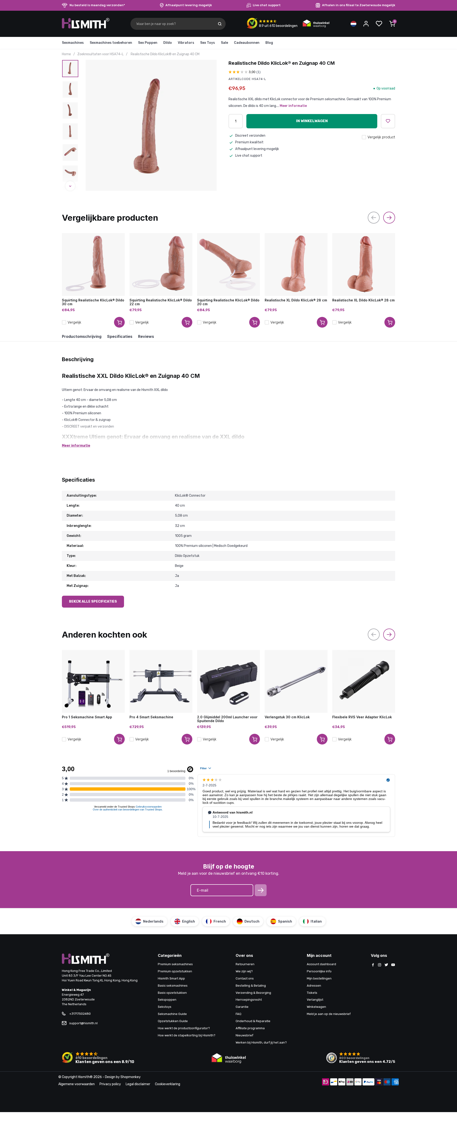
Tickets (312, 992)
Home (66, 54)
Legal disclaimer (138, 1084)
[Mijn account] (366, 24)
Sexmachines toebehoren (111, 43)
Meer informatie (293, 106)
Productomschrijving (81, 336)
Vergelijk (74, 322)
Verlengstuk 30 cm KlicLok (287, 717)
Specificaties (119, 336)
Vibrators (186, 43)
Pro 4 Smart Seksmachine (151, 717)
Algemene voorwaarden (76, 1084)
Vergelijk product (381, 137)
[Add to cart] (119, 322)
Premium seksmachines (175, 964)
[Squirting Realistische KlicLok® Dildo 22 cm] (160, 264)
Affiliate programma (250, 1028)
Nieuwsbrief (244, 1035)
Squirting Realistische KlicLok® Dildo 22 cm (160, 302)
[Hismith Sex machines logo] (85, 27)
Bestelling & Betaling (251, 985)
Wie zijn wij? (244, 971)
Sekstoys (164, 1007)
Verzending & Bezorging (253, 992)
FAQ (238, 1014)
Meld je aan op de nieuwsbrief (329, 1014)
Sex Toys (207, 43)
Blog (269, 43)
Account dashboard (321, 964)
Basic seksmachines (173, 985)
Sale (224, 43)
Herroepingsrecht (249, 999)
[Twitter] (386, 965)
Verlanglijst (315, 999)
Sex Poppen (147, 43)
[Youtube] (393, 965)
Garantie (242, 1007)
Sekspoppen (167, 999)
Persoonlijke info (319, 971)
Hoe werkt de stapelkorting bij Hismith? (186, 1035)
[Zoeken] (220, 24)
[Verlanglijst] (379, 24)
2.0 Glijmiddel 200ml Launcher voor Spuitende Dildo (227, 719)
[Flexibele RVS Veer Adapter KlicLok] (363, 681)
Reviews (146, 336)
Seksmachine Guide (172, 1014)
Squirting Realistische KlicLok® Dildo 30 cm (93, 302)
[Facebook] (373, 965)
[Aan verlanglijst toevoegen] (388, 121)
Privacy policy (110, 1084)
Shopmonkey (130, 1077)
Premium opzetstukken (175, 971)
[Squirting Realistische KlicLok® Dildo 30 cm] (93, 264)
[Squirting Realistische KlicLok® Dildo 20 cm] (228, 264)
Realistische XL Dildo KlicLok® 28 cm (296, 300)
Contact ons (245, 978)
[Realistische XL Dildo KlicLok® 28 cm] (296, 264)
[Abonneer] (261, 890)
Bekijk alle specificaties (93, 601)
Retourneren (245, 964)
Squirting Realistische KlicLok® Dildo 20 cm (228, 302)
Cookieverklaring (167, 1084)
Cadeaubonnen (246, 43)
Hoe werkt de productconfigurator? (184, 1028)
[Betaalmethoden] (325, 1082)
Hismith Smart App (171, 978)
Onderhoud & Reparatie (253, 1021)
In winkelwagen (312, 121)
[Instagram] (380, 965)
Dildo (167, 43)
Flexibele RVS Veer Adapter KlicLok (362, 717)
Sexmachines (73, 43)
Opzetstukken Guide (173, 1021)
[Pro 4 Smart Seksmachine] (160, 681)
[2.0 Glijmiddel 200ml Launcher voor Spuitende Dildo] (228, 681)
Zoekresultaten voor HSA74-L (100, 54)
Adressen (314, 985)
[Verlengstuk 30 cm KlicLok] (296, 681)
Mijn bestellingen (319, 978)
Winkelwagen (316, 1007)
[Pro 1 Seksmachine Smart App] (93, 681)
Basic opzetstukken (172, 992)
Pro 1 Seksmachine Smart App (87, 717)
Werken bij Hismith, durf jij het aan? (261, 1042)
